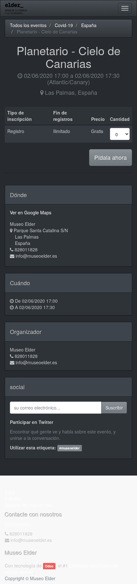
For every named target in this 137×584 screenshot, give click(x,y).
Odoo (49, 566)
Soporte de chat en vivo (29, 505)
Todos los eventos (28, 25)
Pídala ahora (110, 157)
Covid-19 (64, 25)
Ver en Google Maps (30, 212)
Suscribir (114, 407)
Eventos (13, 498)
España (89, 25)
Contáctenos (17, 524)
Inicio (10, 492)
